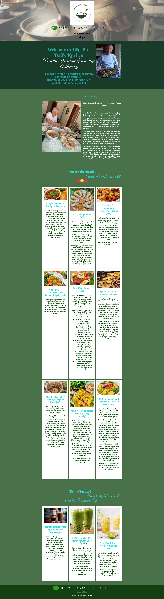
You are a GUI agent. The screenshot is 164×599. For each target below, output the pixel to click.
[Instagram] (83, 37)
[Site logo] (82, 13)
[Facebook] (80, 37)
